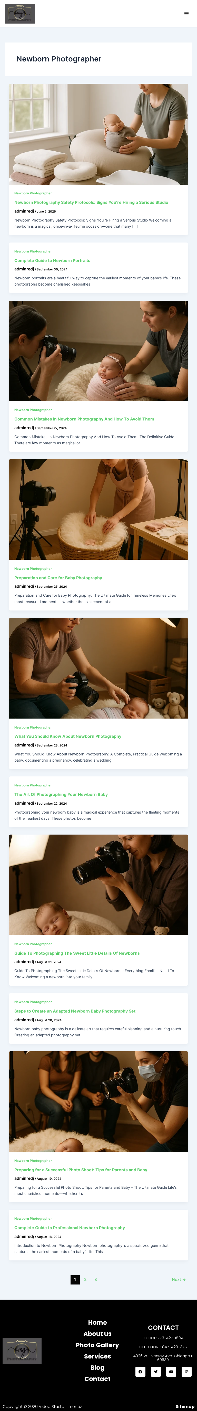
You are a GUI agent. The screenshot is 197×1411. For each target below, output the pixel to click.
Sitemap (185, 1406)
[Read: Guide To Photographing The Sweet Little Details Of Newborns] (98, 884)
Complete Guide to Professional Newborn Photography (69, 1227)
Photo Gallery (97, 1345)
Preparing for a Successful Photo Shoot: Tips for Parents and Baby (80, 1169)
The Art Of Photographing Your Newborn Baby (61, 794)
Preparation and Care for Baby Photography (58, 577)
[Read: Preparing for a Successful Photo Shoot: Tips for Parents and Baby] (98, 1101)
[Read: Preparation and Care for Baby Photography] (98, 509)
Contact (97, 1379)
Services (97, 1356)
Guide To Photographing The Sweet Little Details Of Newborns (77, 953)
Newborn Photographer (33, 193)
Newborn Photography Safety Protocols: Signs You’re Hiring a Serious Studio (91, 202)
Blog (98, 1367)
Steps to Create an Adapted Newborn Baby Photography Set (74, 1011)
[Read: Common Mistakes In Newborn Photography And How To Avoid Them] (98, 350)
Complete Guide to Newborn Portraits (52, 260)
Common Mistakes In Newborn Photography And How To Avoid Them (84, 419)
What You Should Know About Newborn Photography (67, 736)
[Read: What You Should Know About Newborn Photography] (98, 667)
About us (97, 1334)
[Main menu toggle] (186, 13)
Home (97, 1322)
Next (179, 1279)
